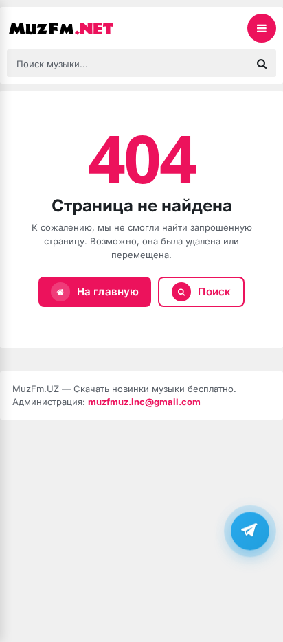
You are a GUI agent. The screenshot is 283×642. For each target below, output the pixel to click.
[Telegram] (250, 531)
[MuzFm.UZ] (75, 28)
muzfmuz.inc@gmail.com (144, 401)
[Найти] (261, 63)
